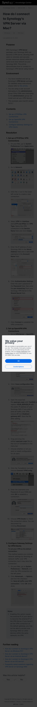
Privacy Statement (22, 351)
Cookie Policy (9, 353)
